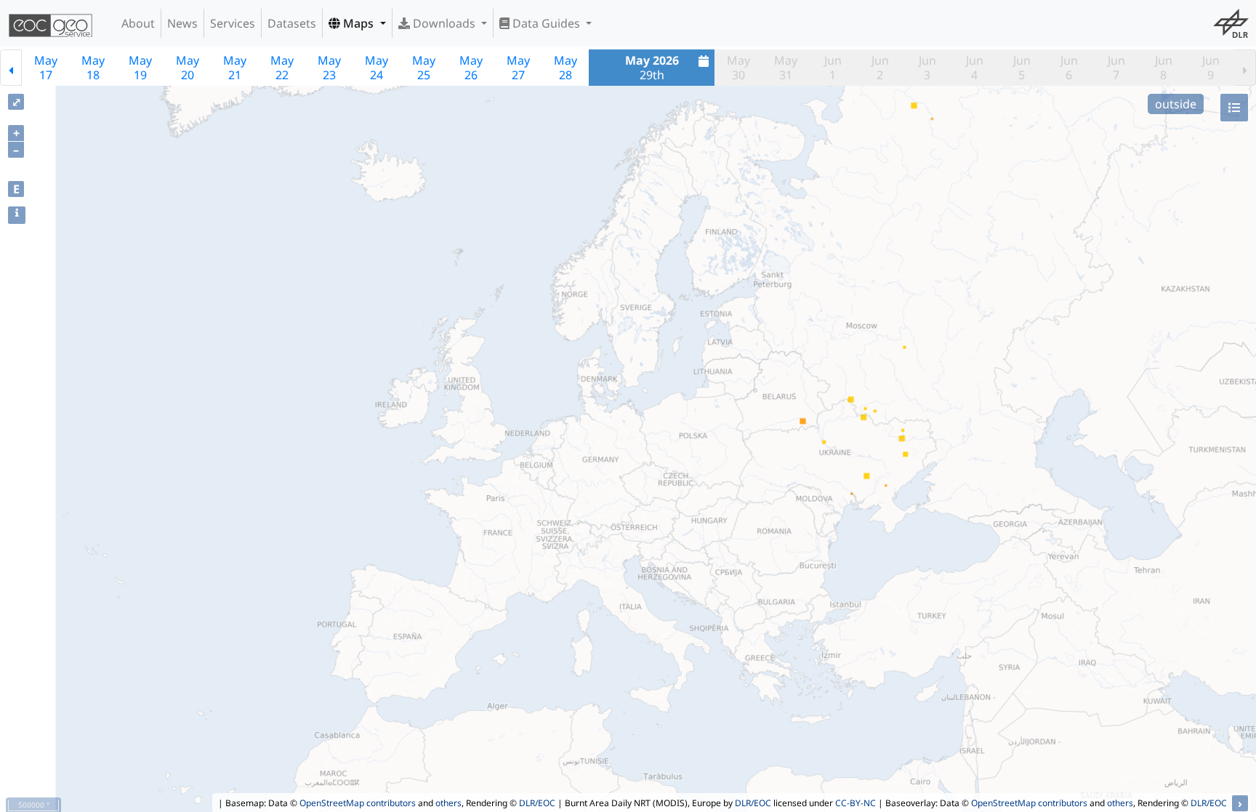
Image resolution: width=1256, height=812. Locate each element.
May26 (471, 67)
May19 (140, 67)
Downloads (444, 23)
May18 (93, 67)
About (138, 23)
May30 (738, 67)
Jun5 (1022, 67)
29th (652, 67)
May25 (423, 67)
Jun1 (833, 67)
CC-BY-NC (855, 803)
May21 (234, 67)
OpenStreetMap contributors (357, 803)
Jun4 (974, 67)
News (182, 23)
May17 (45, 67)
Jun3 (927, 67)
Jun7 (1116, 67)
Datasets (291, 23)
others (448, 803)
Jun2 (880, 67)
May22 (282, 67)
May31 (785, 67)
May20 (187, 67)
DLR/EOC (537, 803)
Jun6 (1069, 67)
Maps (358, 23)
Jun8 (1163, 67)
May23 (329, 67)
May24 (376, 67)
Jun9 (1211, 67)
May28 (565, 67)
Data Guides (546, 23)
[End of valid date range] (1245, 67)
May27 (518, 67)
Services (232, 23)
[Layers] (1234, 107)
